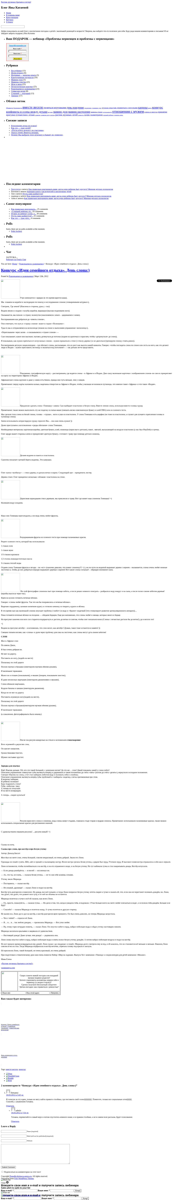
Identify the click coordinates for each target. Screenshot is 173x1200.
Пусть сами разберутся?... (22, 216)
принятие (162, 112)
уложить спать (118, 115)
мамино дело (60, 111)
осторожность (107, 112)
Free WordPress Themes (24, 1178)
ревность (81, 115)
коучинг (50, 112)
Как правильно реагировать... (24, 209)
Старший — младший (20, 93)
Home (8, 13)
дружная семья (107, 108)
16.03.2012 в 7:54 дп (19, 1113)
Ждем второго (17, 73)
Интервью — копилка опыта (23, 75)
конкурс (157, 107)
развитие (38, 115)
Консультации (12, 17)
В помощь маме (13, 15)
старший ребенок (108, 115)
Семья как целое (18, 91)
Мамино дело (17, 80)
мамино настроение (79, 111)
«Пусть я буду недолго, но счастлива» (27, 130)
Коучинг (9, 20)
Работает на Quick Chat (16, 259)
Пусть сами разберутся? (33, 194)
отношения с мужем (128, 111)
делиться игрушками (55, 107)
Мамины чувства (18, 82)
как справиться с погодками (125, 108)
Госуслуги (15, 189)
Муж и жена (16, 84)
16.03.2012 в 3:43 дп (14, 1095)
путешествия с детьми (25, 115)
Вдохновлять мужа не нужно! (24, 126)
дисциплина (87, 108)
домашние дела (96, 108)
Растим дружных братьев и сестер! (16, 2)
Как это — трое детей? (21, 128)
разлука (52, 115)
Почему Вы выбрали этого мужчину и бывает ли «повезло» (37, 135)
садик (87, 115)
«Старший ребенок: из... (21, 211)
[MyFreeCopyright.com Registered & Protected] (20, 1195)
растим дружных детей (66, 115)
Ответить (10, 1106)
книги (150, 108)
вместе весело (33, 107)
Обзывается (9, 108)
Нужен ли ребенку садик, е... (23, 214)
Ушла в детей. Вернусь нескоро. (25, 133)
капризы (143, 107)
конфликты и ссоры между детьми (26, 111)
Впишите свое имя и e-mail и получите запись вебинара (40, 1195)
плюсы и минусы (150, 112)
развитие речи (45, 115)
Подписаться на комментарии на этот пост (22, 1172)
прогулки (10, 115)
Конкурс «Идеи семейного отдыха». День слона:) (45, 270)
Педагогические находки (22, 87)
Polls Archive (16, 231)
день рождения (75, 107)
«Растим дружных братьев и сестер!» (17, 963)
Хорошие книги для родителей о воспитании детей (49, 191)
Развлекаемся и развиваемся (23, 89)
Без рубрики (16, 71)
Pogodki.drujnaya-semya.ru (21, 1176)
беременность (18, 108)
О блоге (9, 22)
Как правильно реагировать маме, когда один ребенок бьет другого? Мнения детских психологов (70, 189)
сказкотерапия (96, 115)
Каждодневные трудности (22, 77)
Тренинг (14, 96)
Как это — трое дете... (20, 218)
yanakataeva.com (8, 968)
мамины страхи (96, 112)
